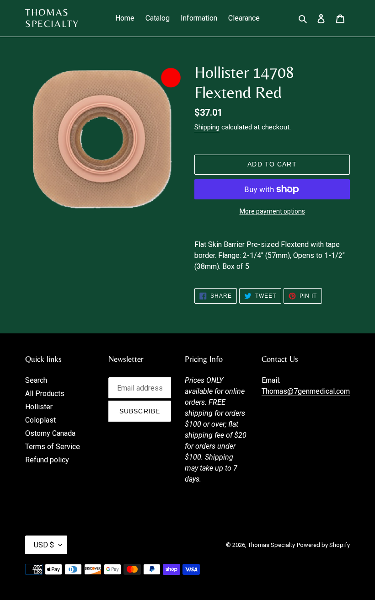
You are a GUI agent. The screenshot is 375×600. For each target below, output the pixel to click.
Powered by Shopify (323, 544)
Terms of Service (52, 446)
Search (36, 380)
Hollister (39, 406)
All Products (44, 393)
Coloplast (40, 420)
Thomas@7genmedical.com (306, 391)
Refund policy (47, 459)
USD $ (44, 545)
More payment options (272, 211)
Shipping (207, 127)
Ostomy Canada (50, 433)
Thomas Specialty (52, 18)
